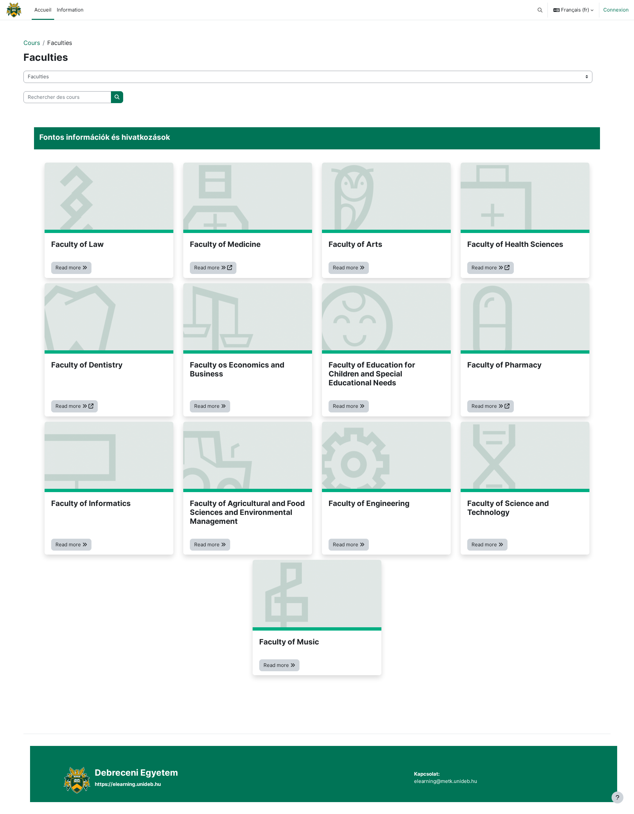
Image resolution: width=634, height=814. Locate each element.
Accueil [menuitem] (43, 10)
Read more (68, 267)
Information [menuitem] (70, 10)
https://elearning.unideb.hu (128, 784)
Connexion (616, 10)
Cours (31, 42)
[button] (540, 10)
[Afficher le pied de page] (617, 797)
